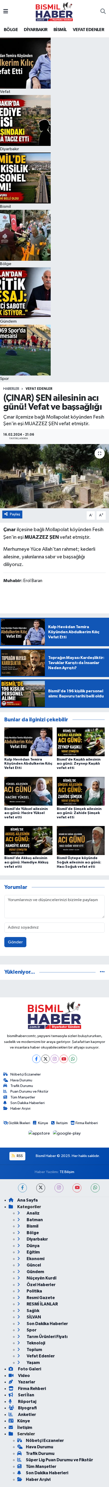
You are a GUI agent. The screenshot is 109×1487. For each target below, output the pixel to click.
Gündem (35, 1272)
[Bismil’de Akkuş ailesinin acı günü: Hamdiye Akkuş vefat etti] (28, 840)
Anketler (26, 1414)
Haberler (11, 389)
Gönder (15, 942)
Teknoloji (35, 1343)
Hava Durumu (21, 1080)
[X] (45, 1059)
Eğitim (33, 1252)
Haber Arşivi (20, 1108)
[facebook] (22, 1187)
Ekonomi (35, 1259)
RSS (19, 1156)
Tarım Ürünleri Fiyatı (47, 1336)
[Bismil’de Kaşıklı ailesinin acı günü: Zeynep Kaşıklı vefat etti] (81, 742)
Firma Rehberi (87, 1123)
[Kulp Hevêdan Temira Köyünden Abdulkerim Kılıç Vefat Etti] (28, 742)
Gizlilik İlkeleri (19, 1123)
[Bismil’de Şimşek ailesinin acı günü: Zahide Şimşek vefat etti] (81, 791)
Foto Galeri (29, 1369)
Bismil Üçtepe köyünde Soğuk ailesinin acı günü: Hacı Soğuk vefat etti (79, 862)
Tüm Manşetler (22, 1097)
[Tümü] (102, 972)
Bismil (32, 1226)
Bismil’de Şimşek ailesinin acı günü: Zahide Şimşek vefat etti (79, 813)
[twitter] (40, 1187)
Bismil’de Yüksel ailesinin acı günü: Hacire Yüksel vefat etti (26, 813)
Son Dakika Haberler (47, 1323)
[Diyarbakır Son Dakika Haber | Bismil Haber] (54, 11)
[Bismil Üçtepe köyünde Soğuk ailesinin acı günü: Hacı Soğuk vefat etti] (81, 840)
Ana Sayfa (27, 1200)
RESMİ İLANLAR (42, 1304)
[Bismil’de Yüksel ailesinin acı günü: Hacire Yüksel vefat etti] (28, 791)
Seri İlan (25, 1395)
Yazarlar (26, 1382)
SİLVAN (33, 1317)
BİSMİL (60, 29)
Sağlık (32, 1311)
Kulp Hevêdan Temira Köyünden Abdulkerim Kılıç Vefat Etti (28, 764)
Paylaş (15, 514)
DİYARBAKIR (36, 29)
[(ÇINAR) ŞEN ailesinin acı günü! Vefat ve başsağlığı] (54, 476)
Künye (43, 1123)
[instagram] (59, 1187)
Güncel (33, 1265)
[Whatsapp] (73, 1059)
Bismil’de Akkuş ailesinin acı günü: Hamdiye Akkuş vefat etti (26, 862)
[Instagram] (54, 1059)
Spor (31, 1330)
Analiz (33, 1213)
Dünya (33, 1246)
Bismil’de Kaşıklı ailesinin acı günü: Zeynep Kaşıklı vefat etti (79, 764)
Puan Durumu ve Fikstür (29, 1091)
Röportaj (26, 1401)
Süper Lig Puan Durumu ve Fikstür (59, 1460)
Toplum (34, 1349)
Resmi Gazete (40, 1298)
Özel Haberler (41, 1285)
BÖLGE (11, 29)
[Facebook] (36, 1059)
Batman (34, 1220)
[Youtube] (64, 1059)
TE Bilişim (67, 1172)
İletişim (62, 1123)
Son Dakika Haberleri (27, 1103)
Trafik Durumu (21, 1086)
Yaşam (33, 1362)
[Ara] (103, 11)
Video (23, 1375)
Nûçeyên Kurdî (41, 1278)
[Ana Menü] (5, 11)
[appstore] (39, 1134)
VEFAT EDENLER (88, 29)
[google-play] (67, 1134)
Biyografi (27, 1408)
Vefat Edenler (39, 389)
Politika (34, 1291)
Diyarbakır (37, 1239)
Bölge (32, 1233)
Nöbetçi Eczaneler (25, 1074)
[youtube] (76, 1187)
